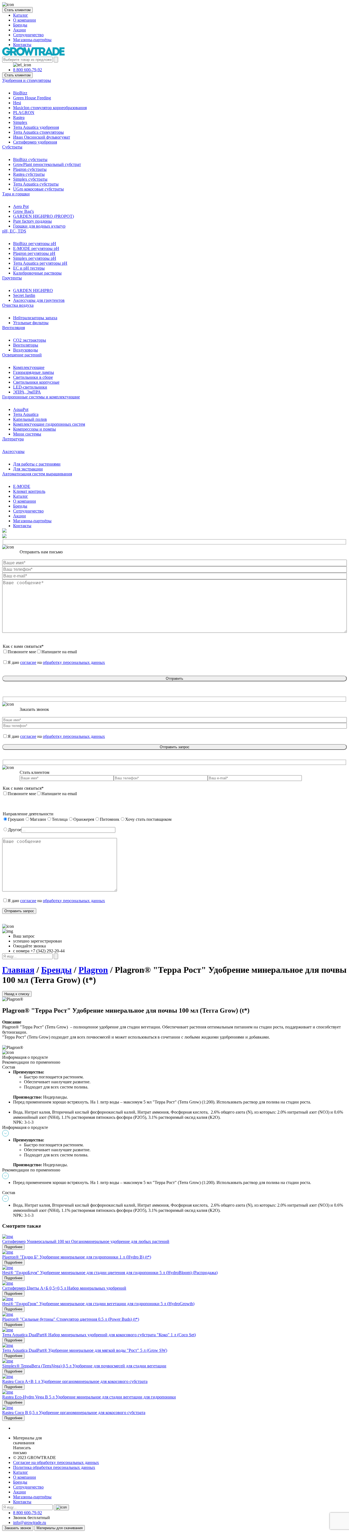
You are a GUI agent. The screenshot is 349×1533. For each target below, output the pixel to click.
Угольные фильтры (31, 322)
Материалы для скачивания (60, 1528)
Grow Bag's (23, 211)
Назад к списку (16, 994)
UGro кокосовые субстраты (38, 189)
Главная (18, 970)
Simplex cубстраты (30, 179)
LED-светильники (30, 387)
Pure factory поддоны (32, 221)
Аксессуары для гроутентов (39, 300)
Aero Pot (21, 206)
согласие (28, 662)
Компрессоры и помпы (34, 429)
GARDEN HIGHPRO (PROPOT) (43, 216)
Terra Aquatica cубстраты (36, 184)
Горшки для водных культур (39, 226)
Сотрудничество (28, 34)
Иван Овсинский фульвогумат (41, 137)
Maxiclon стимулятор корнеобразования (50, 107)
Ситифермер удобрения (35, 142)
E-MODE (21, 486)
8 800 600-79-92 (27, 69)
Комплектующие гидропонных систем (49, 424)
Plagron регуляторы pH (34, 253)
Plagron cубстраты (30, 169)
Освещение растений (22, 355)
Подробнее (13, 1247)
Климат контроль (29, 491)
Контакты (22, 44)
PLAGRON (23, 112)
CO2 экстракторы (29, 340)
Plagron (93, 970)
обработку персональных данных (74, 662)
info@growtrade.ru (29, 1522)
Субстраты (12, 147)
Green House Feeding (32, 98)
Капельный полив (30, 419)
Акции (19, 30)
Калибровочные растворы (37, 273)
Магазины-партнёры (32, 39)
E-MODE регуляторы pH (36, 248)
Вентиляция (13, 327)
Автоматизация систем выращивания (37, 474)
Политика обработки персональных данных (54, 1467)
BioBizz (20, 93)
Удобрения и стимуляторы (26, 80)
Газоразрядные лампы (33, 372)
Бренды (20, 25)
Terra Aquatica (25, 414)
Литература (13, 439)
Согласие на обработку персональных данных (56, 1462)
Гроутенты (12, 278)
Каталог (20, 15)
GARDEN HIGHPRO (33, 290)
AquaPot (20, 409)
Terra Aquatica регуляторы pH (40, 263)
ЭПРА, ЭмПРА (27, 392)
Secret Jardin (24, 295)
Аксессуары (13, 451)
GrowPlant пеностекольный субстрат (47, 164)
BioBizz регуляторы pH (34, 243)
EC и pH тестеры (29, 268)
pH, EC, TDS (14, 231)
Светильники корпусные (36, 382)
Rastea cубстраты (29, 174)
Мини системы (27, 434)
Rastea (19, 117)
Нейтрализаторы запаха (35, 317)
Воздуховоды (25, 350)
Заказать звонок (17, 1528)
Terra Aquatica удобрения (36, 127)
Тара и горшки (16, 194)
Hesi (17, 102)
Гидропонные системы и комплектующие (41, 397)
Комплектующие (28, 367)
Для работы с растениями (37, 464)
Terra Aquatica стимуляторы (38, 132)
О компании (24, 20)
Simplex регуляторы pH (34, 258)
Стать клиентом (17, 10)
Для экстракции (28, 469)
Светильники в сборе (33, 377)
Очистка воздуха (18, 305)
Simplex (20, 122)
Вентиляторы (25, 345)
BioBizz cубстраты (30, 159)
